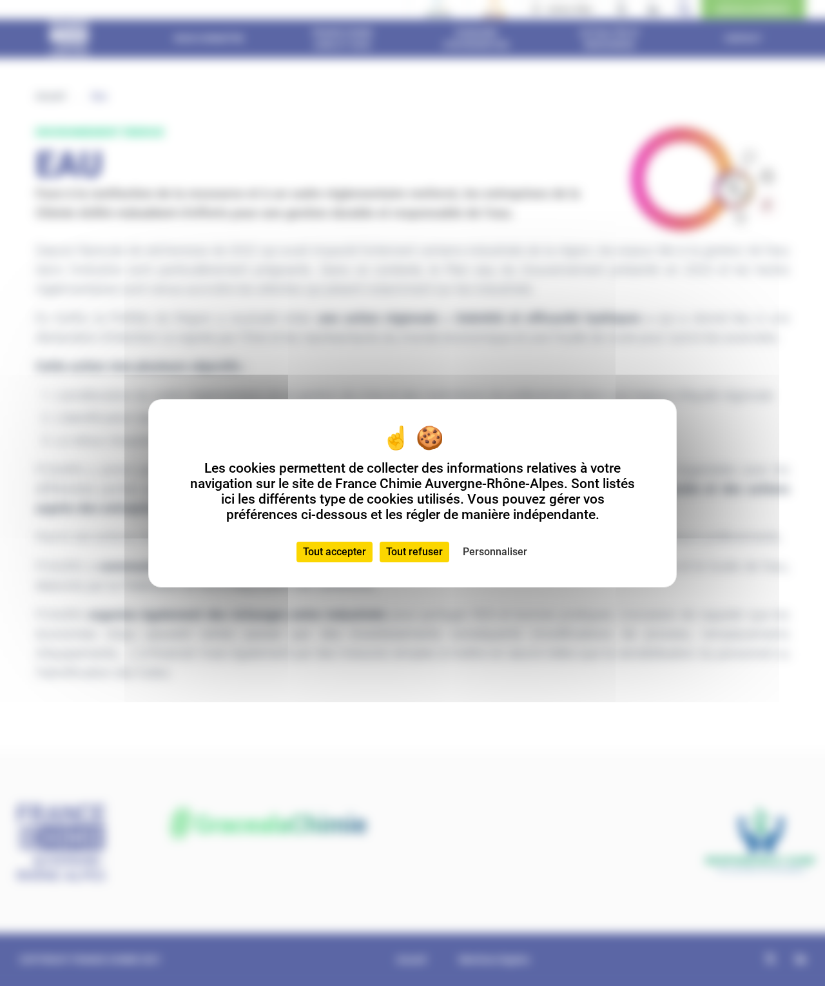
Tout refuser (414, 552)
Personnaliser (495, 552)
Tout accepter (334, 552)
